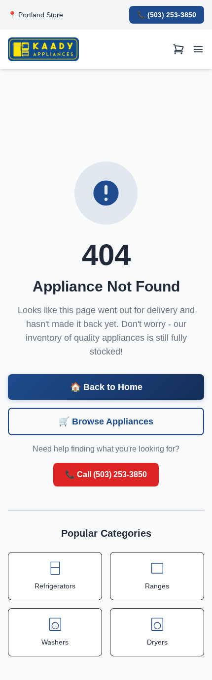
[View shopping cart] (178, 49)
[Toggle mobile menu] (198, 49)
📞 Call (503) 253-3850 (106, 474)
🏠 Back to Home (106, 387)
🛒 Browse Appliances (106, 421)
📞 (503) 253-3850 (166, 15)
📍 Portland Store (35, 15)
